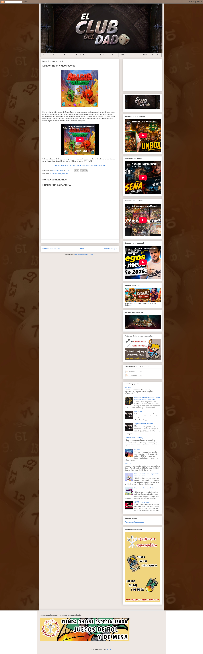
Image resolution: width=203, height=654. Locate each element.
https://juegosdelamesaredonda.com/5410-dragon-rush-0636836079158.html (79, 165)
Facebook (80, 55)
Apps (114, 55)
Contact (137, 450)
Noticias (56, 55)
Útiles (123, 55)
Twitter (92, 55)
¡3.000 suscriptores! (141, 502)
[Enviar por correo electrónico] (75, 170)
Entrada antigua (110, 249)
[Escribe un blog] (78, 170)
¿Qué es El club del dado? (144, 424)
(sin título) (128, 387)
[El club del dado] (142, 108)
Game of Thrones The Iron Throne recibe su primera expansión (147, 398)
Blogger (108, 649)
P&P (144, 55)
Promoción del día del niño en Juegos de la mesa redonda (145, 489)
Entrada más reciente (51, 249)
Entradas (131, 372)
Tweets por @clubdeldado (134, 522)
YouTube (103, 55)
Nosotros (134, 55)
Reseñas (67, 55)
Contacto (155, 55)
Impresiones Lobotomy (134, 438)
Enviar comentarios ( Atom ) (84, 255)
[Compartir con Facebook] (83, 170)
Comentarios (132, 375)
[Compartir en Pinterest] (86, 170)
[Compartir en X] (81, 170)
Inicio (45, 55)
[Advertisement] (143, 75)
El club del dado (55, 174)
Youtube (65, 174)
